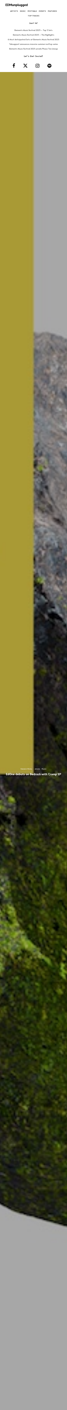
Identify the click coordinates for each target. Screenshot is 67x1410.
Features (52, 11)
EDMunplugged (16, 4)
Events (42, 11)
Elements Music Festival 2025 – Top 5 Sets (33, 30)
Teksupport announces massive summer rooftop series (33, 44)
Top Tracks (33, 16)
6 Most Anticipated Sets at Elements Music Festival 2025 (33, 39)
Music (23, 11)
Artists (14, 11)
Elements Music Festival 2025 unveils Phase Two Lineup (33, 48)
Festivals (32, 11)
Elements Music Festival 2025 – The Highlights (33, 35)
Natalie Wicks (26, 769)
